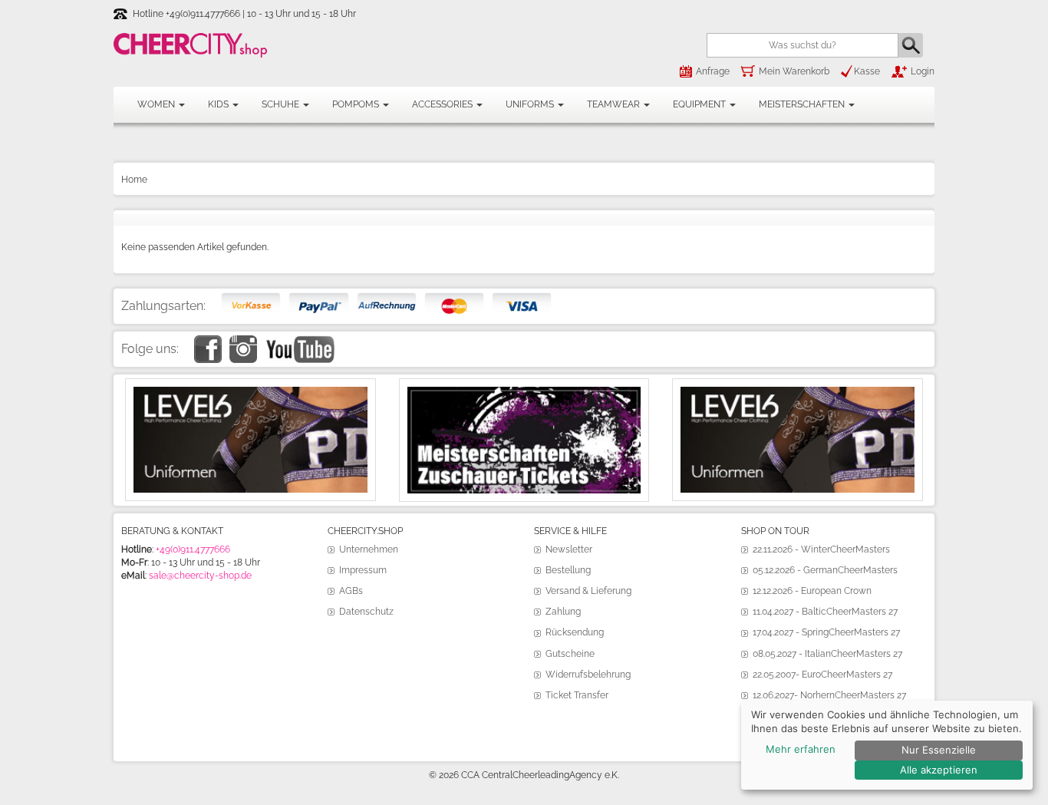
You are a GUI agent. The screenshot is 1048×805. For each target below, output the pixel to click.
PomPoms (356, 104)
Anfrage (713, 71)
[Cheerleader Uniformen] (250, 393)
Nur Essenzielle (938, 750)
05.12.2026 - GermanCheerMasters (825, 570)
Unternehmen (368, 549)
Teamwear (614, 104)
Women (157, 104)
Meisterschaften (803, 104)
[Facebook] (208, 341)
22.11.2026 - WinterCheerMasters (821, 549)
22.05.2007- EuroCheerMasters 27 (822, 674)
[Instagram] (243, 341)
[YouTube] (300, 341)
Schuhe (282, 104)
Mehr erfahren (800, 749)
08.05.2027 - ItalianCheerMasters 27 (827, 653)
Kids (219, 104)
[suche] (910, 45)
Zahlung (563, 611)
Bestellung (568, 570)
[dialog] (887, 745)
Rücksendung (574, 632)
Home (134, 179)
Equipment (700, 104)
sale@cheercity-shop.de (200, 575)
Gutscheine (570, 653)
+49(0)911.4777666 (193, 549)
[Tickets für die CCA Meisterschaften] (524, 393)
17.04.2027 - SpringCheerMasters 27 (826, 632)
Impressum (363, 570)
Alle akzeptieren (938, 770)
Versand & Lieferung (588, 591)
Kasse (867, 71)
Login (922, 71)
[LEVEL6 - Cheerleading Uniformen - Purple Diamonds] (798, 393)
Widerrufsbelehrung (588, 674)
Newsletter (568, 549)
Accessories (443, 104)
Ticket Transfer (576, 695)
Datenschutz (366, 611)
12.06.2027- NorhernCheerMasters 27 (829, 695)
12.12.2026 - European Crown (812, 591)
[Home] (190, 45)
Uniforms (531, 104)
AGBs (351, 591)
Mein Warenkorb (794, 71)
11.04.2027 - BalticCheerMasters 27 (825, 611)
